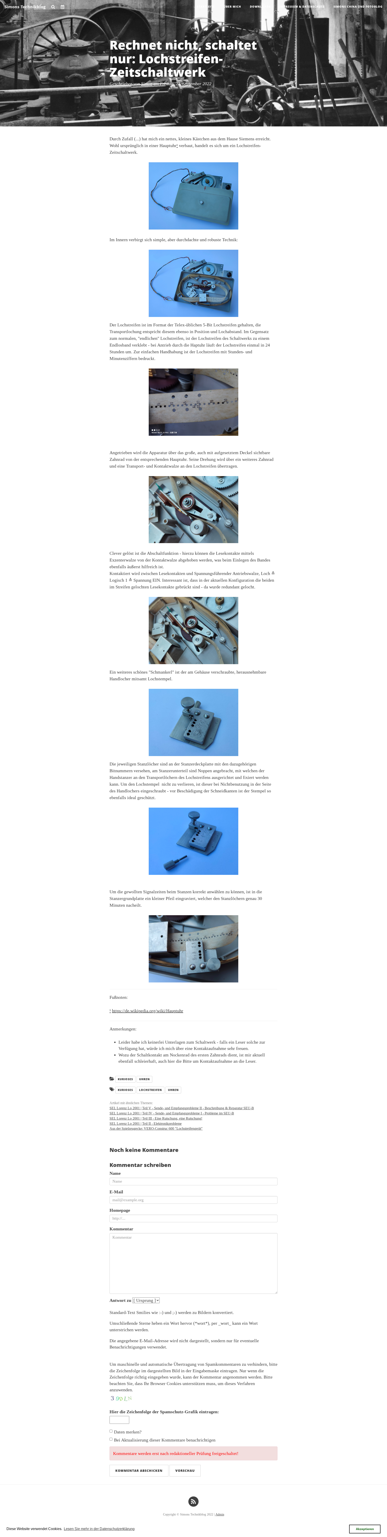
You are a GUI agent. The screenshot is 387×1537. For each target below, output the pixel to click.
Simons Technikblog (25, 6)
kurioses (125, 1090)
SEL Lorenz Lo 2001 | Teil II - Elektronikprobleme (146, 1123)
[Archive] (62, 5)
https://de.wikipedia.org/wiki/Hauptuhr (147, 1010)
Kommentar (121, 1228)
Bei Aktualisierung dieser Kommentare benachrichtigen (164, 1439)
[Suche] (53, 5)
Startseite (206, 7)
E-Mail (116, 1191)
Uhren (144, 1079)
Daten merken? (128, 1431)
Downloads (260, 7)
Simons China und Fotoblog (358, 7)
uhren (173, 1090)
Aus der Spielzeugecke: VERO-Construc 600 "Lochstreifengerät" (156, 1128)
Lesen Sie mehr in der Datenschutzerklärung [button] (99, 1529)
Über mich (232, 7)
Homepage (120, 1210)
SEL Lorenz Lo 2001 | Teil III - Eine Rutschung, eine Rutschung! (156, 1118)
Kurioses (125, 1079)
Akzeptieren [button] (365, 1529)
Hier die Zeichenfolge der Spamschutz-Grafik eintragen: (164, 1411)
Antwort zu (120, 1300)
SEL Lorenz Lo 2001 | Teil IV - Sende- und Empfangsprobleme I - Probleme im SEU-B (172, 1113)
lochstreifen (150, 1090)
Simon (146, 83)
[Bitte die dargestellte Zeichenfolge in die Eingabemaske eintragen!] (123, 1397)
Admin (219, 1514)
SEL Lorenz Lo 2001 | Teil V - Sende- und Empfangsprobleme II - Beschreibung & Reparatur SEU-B (182, 1108)
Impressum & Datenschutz (302, 7)
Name (115, 1173)
